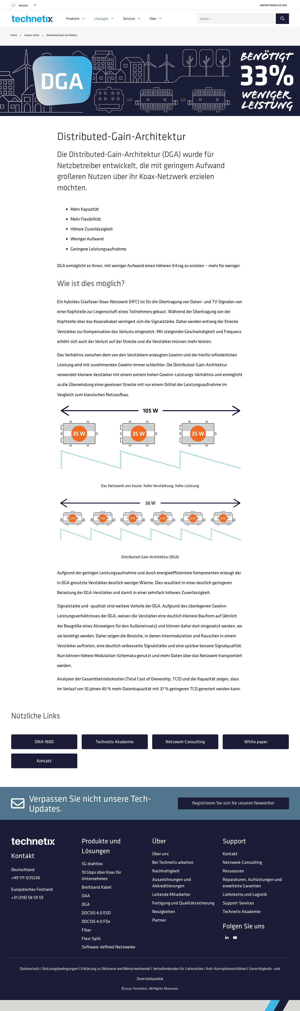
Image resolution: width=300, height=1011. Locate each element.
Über (153, 18)
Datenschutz (30, 969)
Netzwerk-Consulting (185, 741)
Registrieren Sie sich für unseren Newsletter (233, 803)
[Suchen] (282, 18)
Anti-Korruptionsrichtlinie (226, 969)
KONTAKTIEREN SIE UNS (273, 5)
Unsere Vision (31, 35)
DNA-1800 (44, 741)
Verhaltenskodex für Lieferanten (178, 969)
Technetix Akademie (115, 741)
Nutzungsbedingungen (60, 969)
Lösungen (101, 18)
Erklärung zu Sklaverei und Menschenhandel (115, 969)
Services (129, 18)
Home (14, 35)
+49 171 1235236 (25, 877)
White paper (255, 741)
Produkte (73, 18)
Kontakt (44, 760)
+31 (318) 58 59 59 (27, 897)
